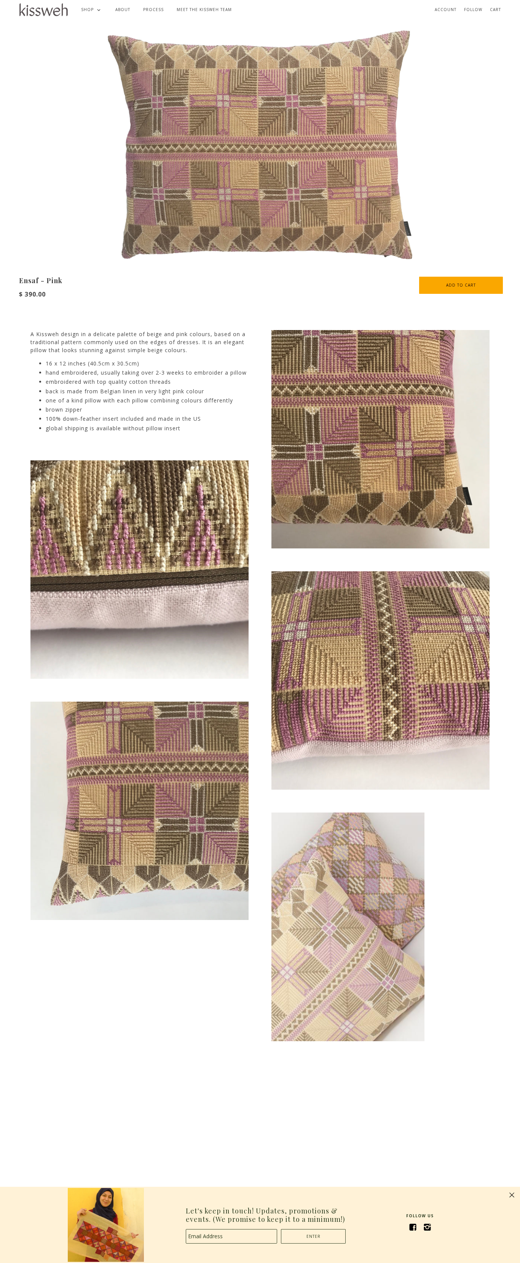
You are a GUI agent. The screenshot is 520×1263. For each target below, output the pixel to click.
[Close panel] (511, 1194)
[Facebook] (412, 1227)
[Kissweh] (43, 9)
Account (445, 9)
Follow (473, 9)
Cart (495, 9)
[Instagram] (427, 1227)
